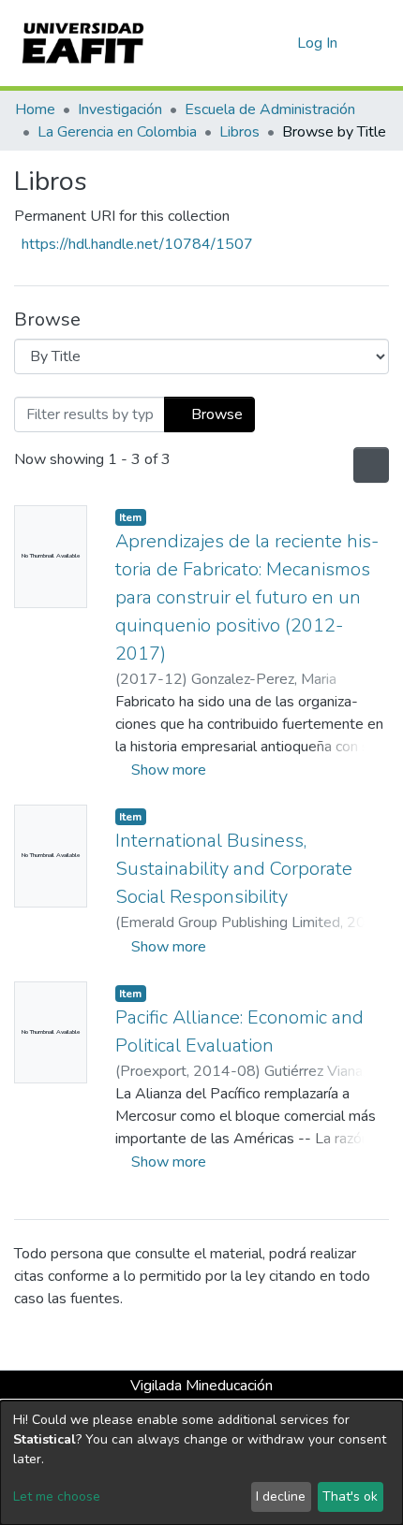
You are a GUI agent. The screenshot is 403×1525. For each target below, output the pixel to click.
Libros (239, 132)
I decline (281, 1496)
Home (35, 109)
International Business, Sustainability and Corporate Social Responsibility (233, 868)
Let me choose (56, 1496)
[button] (279, 43)
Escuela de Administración (270, 109)
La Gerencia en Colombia (117, 132)
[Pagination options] (369, 465)
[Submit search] (252, 43)
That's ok (350, 1496)
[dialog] (201, 1463)
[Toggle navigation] (377, 43)
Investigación (120, 109)
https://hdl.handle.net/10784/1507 (137, 244)
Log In (318, 43)
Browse (215, 414)
